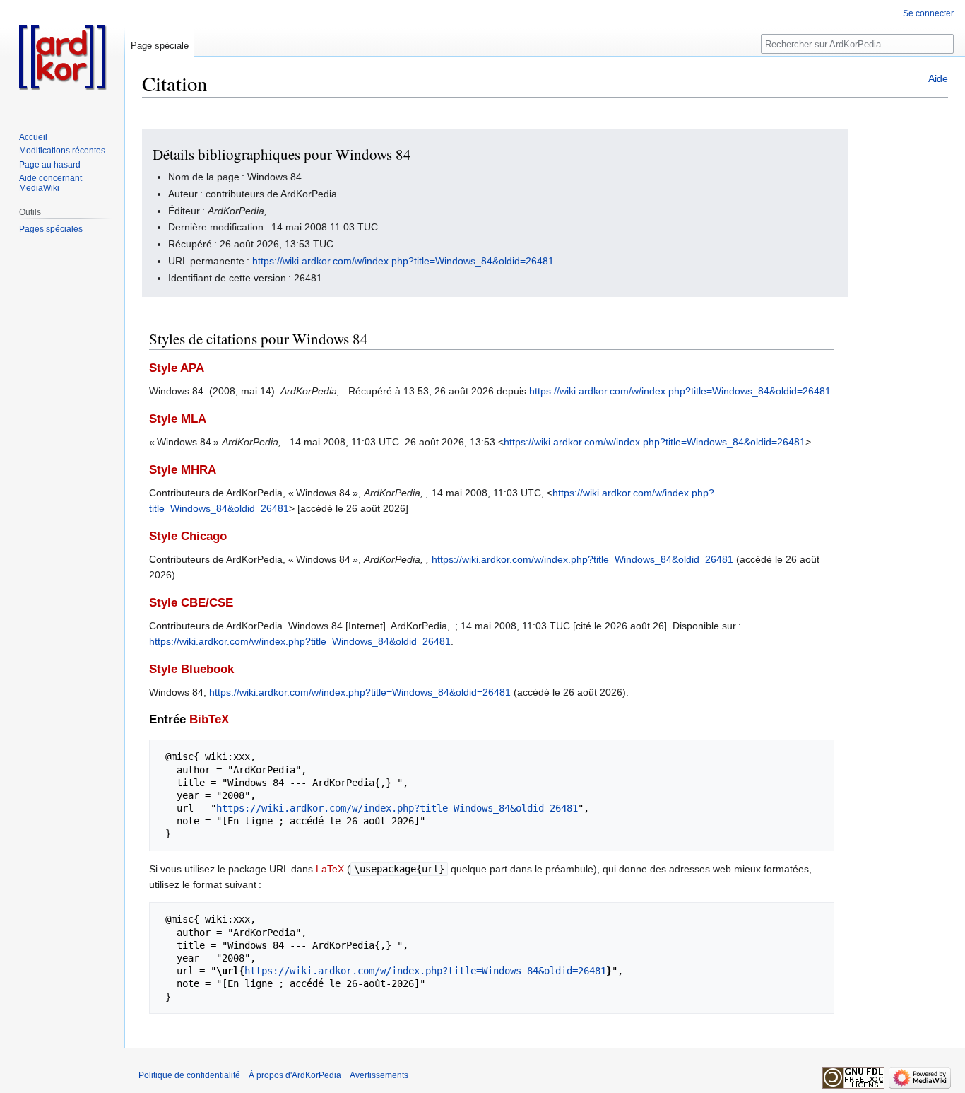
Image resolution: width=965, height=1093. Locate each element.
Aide (938, 78)
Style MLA (177, 419)
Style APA (176, 368)
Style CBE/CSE (191, 602)
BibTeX (209, 719)
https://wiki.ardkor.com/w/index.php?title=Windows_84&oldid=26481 (403, 261)
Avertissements (379, 1075)
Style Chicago (188, 536)
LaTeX (330, 869)
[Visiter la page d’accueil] (62, 56)
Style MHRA (182, 470)
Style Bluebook (191, 669)
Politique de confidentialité (189, 1075)
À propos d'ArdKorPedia (295, 1075)
